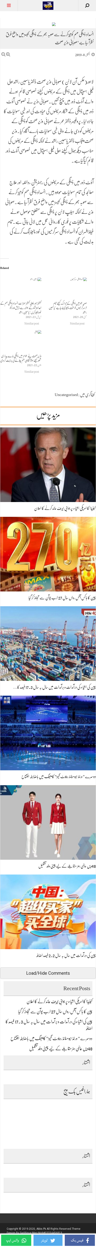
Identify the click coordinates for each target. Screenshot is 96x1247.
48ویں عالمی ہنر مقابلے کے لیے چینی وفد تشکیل (67, 866)
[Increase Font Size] (8, 54)
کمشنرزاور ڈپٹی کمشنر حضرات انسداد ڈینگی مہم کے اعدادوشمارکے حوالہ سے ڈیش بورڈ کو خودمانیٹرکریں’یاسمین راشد (20, 308)
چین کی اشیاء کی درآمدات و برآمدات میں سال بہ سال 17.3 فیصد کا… (54, 687)
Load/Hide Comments (48, 973)
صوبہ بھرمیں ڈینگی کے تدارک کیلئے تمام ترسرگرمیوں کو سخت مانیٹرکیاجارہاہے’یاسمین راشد (68, 308)
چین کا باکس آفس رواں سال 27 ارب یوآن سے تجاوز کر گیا (62, 598)
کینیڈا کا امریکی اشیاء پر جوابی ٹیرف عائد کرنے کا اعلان (65, 508)
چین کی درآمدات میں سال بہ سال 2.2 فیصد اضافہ (66, 955)
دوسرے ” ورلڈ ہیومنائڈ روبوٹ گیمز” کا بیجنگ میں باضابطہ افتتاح (58, 776)
